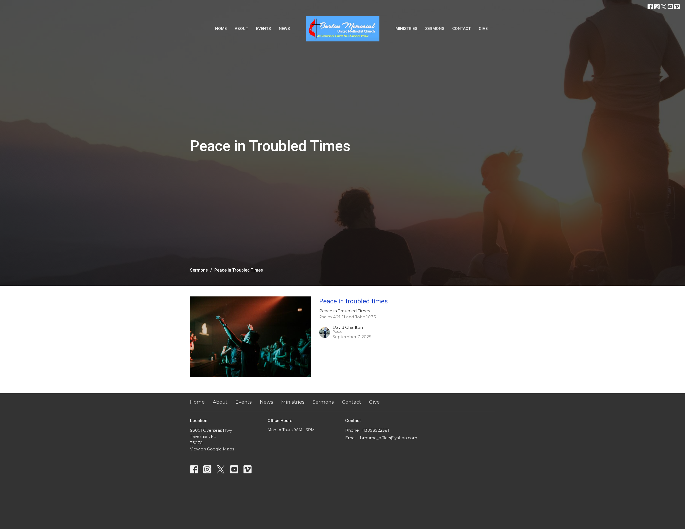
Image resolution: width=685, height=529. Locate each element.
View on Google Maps (212, 448)
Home (221, 28)
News (284, 28)
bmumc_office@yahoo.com (388, 437)
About (241, 28)
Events (263, 28)
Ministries (406, 28)
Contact (461, 28)
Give (483, 28)
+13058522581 (375, 430)
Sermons (434, 28)
